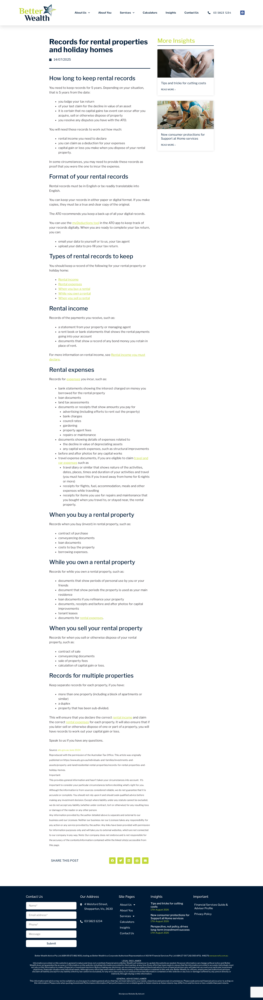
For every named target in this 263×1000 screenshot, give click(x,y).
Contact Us (191, 12)
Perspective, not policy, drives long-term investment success (170, 928)
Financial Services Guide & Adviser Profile (211, 906)
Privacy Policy (203, 914)
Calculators (150, 12)
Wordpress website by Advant (131, 994)
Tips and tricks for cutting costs (183, 83)
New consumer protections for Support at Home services (170, 916)
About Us (80, 12)
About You (104, 12)
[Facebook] (242, 13)
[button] (112, 860)
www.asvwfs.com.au (218, 955)
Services (125, 12)
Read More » (168, 89)
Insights (171, 12)
